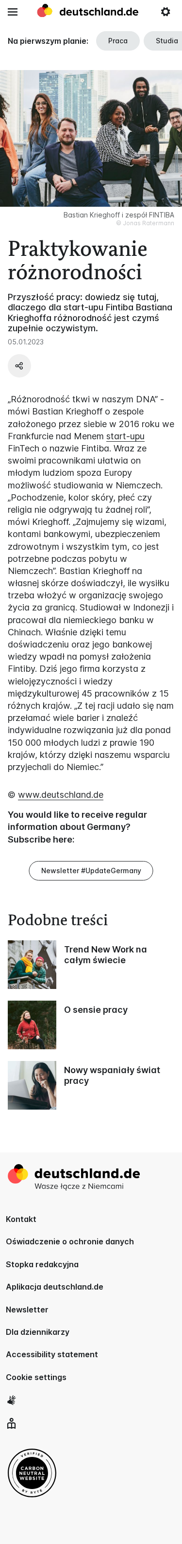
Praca (118, 40)
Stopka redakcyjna (42, 1264)
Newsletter (27, 1309)
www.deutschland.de (60, 795)
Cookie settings (36, 1377)
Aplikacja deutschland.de (54, 1287)
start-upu (125, 436)
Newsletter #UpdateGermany (91, 870)
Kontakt (21, 1219)
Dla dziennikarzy (37, 1332)
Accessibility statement (52, 1354)
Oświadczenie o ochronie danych (70, 1241)
